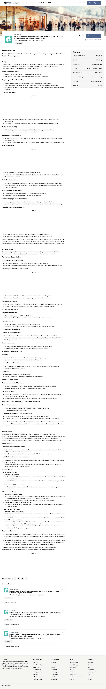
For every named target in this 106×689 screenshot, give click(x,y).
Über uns (90, 664)
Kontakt (90, 679)
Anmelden (82, 3)
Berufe (45, 3)
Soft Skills (72, 669)
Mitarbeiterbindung (74, 674)
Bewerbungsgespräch (75, 662)
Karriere (71, 672)
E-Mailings (35, 676)
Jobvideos (35, 674)
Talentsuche (33, 3)
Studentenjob (19, 43)
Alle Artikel (72, 679)
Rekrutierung (73, 667)
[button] (74, 3)
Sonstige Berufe (13, 589)
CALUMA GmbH (18, 34)
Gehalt (53, 676)
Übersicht (35, 662)
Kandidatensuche (37, 664)
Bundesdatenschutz (92, 672)
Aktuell (40, 3)
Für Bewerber (52, 3)
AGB (89, 674)
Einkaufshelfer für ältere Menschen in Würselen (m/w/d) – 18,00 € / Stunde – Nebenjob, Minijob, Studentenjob (34, 635)
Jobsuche (53, 664)
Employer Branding (37, 672)
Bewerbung (54, 672)
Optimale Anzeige (74, 664)
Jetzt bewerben (94, 36)
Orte (89, 667)
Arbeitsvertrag (54, 674)
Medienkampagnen (37, 679)
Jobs (27, 3)
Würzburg (99, 60)
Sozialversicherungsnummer (76, 676)
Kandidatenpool (37, 669)
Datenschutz (91, 669)
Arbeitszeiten (54, 679)
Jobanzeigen (36, 667)
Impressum (90, 676)
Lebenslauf (54, 669)
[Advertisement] (34, 107)
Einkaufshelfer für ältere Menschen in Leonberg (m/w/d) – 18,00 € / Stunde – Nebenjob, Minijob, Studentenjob (35, 592)
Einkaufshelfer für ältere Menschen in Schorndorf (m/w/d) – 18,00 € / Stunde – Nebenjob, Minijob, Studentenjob (35, 613)
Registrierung (91, 662)
